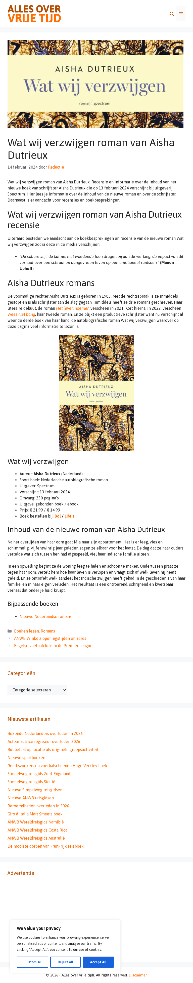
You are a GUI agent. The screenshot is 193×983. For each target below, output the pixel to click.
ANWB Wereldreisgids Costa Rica (37, 830)
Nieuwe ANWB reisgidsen (31, 798)
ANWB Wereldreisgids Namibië (36, 822)
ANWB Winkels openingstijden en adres (50, 638)
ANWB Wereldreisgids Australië (36, 838)
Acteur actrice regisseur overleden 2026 (44, 741)
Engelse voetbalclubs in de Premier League (53, 645)
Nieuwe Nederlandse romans (46, 616)
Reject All (65, 962)
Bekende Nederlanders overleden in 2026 (45, 733)
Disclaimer (138, 975)
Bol (58, 516)
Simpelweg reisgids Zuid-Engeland (39, 773)
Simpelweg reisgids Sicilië (31, 781)
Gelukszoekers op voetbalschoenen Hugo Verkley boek (57, 765)
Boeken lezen (26, 631)
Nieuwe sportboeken (26, 757)
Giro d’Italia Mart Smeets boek (35, 814)
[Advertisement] (96, 919)
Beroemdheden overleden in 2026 (38, 806)
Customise (32, 962)
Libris (69, 516)
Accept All (98, 962)
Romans (48, 631)
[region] (65, 946)
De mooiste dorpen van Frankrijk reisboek (46, 846)
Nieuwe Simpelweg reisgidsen (35, 790)
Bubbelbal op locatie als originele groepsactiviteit (53, 749)
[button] (171, 13)
